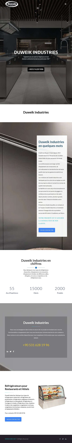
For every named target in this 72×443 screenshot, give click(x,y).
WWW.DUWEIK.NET (11, 439)
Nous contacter (46, 230)
